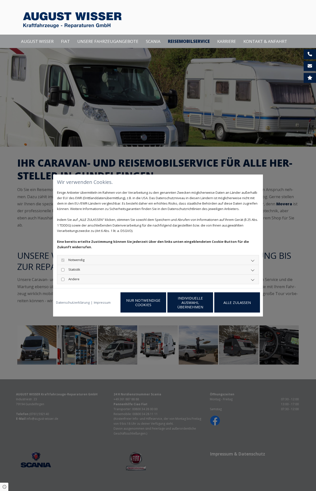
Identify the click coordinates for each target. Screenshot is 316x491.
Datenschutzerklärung (73, 302)
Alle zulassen (237, 302)
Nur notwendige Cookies (143, 302)
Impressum (102, 302)
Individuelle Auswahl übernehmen (190, 302)
